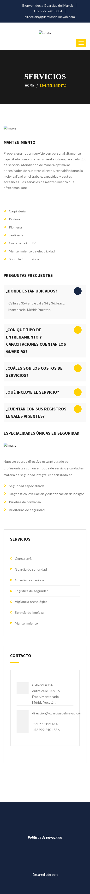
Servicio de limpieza (29, 612)
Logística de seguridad (31, 591)
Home (29, 85)
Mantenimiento (26, 623)
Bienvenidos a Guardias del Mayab (47, 5)
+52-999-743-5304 (47, 11)
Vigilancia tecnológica (31, 602)
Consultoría (23, 558)
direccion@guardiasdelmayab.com (49, 17)
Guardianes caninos (29, 580)
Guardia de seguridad (31, 569)
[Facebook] (41, 829)
